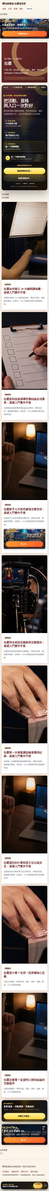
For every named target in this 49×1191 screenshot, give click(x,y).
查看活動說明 (24, 178)
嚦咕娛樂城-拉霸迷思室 (14, 3)
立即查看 (38, 1185)
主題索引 (6, 1172)
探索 (4, 9)
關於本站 (24, 1172)
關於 (21, 9)
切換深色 (29, 9)
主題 (10, 9)
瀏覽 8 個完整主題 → (12, 78)
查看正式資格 (24, 1116)
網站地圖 (34, 1172)
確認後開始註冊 (24, 171)
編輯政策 (15, 1172)
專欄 (15, 9)
